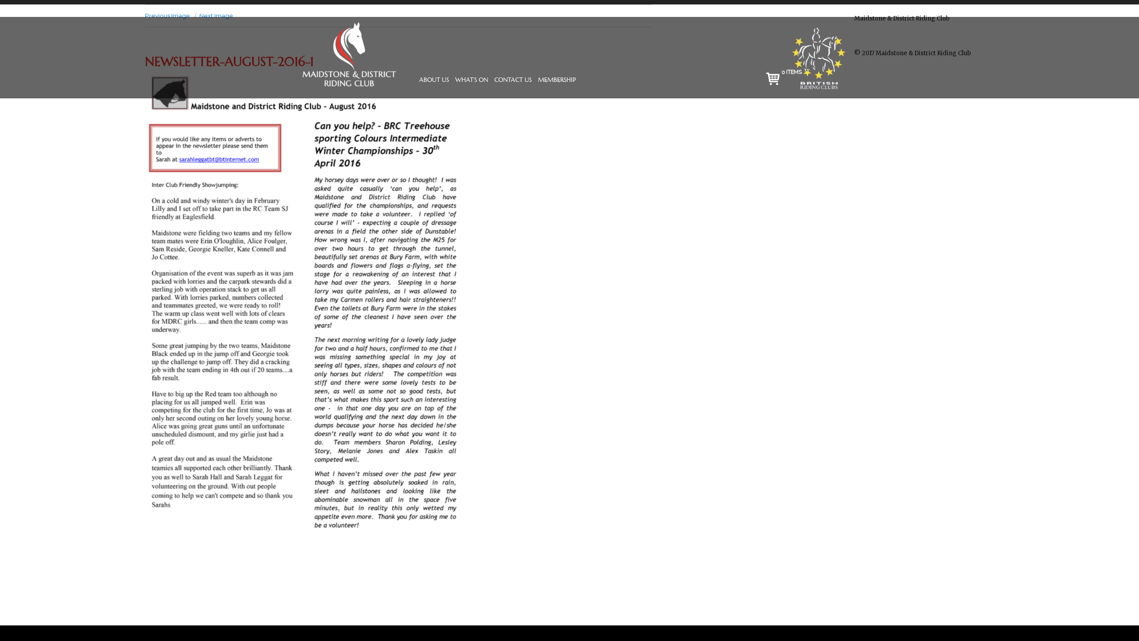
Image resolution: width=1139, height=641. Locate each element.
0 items (792, 72)
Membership (557, 80)
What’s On (471, 80)
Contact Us (513, 80)
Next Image (216, 15)
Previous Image (167, 15)
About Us (434, 80)
